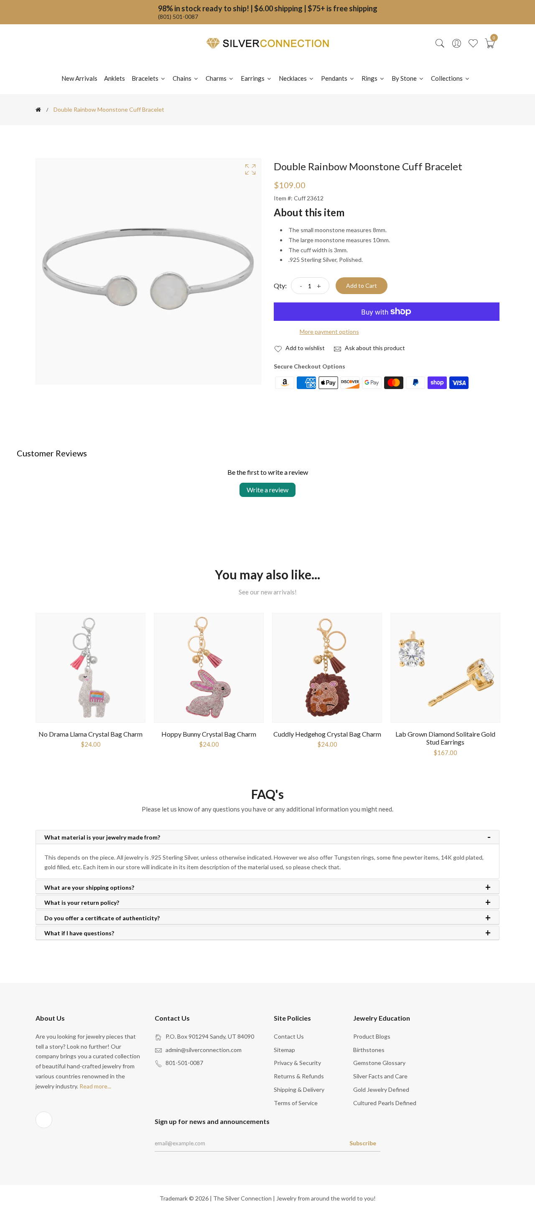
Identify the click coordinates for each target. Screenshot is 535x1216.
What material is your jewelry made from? (102, 837)
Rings (370, 78)
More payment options (329, 331)
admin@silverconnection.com (204, 1049)
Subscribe (362, 1143)
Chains (183, 78)
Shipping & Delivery (299, 1089)
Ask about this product (374, 347)
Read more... (95, 1086)
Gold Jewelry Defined (381, 1089)
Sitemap (284, 1049)
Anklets (114, 78)
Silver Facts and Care (380, 1076)
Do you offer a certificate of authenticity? (102, 918)
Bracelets (146, 78)
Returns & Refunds (299, 1076)
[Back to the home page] (38, 110)
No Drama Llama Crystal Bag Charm (90, 734)
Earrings (253, 78)
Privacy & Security (297, 1062)
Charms (217, 78)
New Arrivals (79, 78)
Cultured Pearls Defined (384, 1102)
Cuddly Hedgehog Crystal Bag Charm (327, 734)
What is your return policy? (81, 903)
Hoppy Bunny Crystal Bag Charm (208, 734)
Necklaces (293, 78)
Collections (447, 78)
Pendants (335, 78)
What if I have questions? (79, 933)
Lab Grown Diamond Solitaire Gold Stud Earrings (445, 738)
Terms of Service (296, 1102)
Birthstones (369, 1049)
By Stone (405, 78)
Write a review (267, 490)
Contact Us (289, 1036)
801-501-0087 (184, 1062)
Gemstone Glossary (379, 1062)
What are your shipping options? (89, 888)
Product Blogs (371, 1036)
